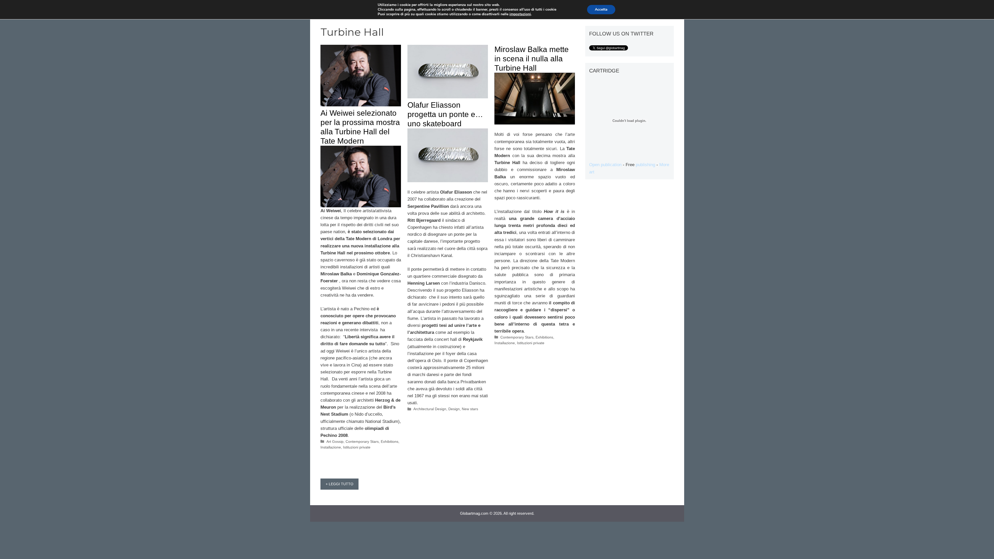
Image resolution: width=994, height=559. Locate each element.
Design (454, 409)
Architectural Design (429, 409)
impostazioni (520, 14)
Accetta (601, 9)
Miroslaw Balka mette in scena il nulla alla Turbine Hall (531, 58)
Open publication (605, 164)
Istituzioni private (356, 447)
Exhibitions (389, 441)
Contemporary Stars (362, 441)
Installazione (330, 447)
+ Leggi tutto (339, 484)
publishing (645, 164)
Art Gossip (334, 441)
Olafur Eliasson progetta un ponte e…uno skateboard (445, 114)
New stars (470, 409)
